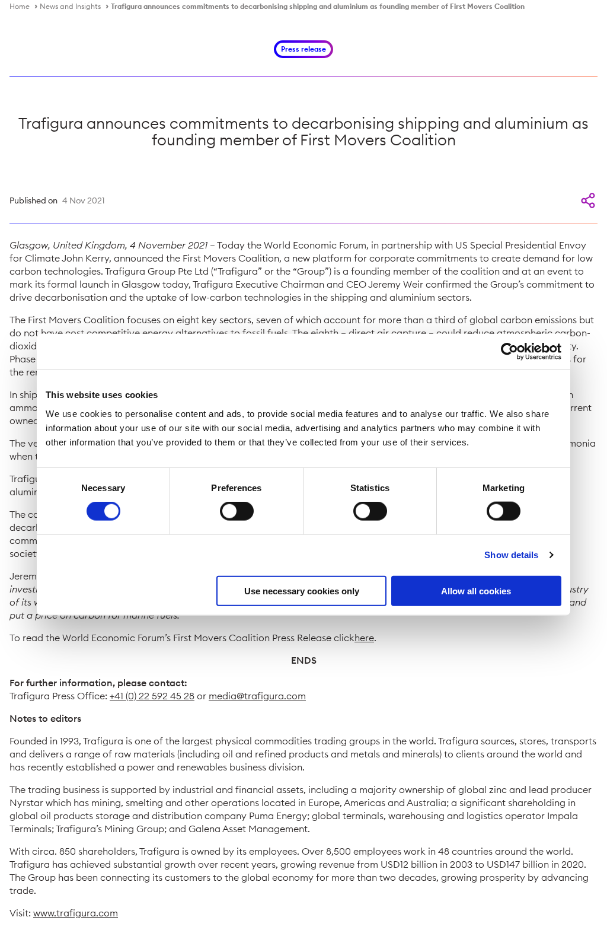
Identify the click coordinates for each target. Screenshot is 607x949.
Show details (511, 555)
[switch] (237, 511)
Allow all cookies (476, 590)
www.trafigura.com (75, 913)
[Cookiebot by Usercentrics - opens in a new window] (509, 352)
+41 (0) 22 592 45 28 (152, 696)
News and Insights (70, 6)
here (364, 638)
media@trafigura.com (257, 696)
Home (19, 6)
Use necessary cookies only (301, 590)
